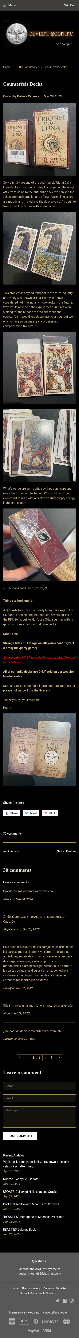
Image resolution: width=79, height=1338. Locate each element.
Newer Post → (66, 851)
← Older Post (12, 851)
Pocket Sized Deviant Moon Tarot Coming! (31, 1204)
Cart (73, 5)
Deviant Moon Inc (28, 1312)
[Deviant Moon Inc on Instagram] (72, 1301)
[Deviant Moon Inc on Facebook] (64, 1301)
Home (7, 67)
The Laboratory (28, 67)
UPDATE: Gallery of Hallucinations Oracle (30, 1191)
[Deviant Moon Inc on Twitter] (57, 1301)
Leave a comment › (16, 882)
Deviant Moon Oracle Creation (38, 1293)
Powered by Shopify (55, 1312)
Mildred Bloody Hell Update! (21, 1179)
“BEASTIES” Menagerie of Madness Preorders (33, 1217)
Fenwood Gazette (55, 1288)
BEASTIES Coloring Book (19, 1229)
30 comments (12, 833)
